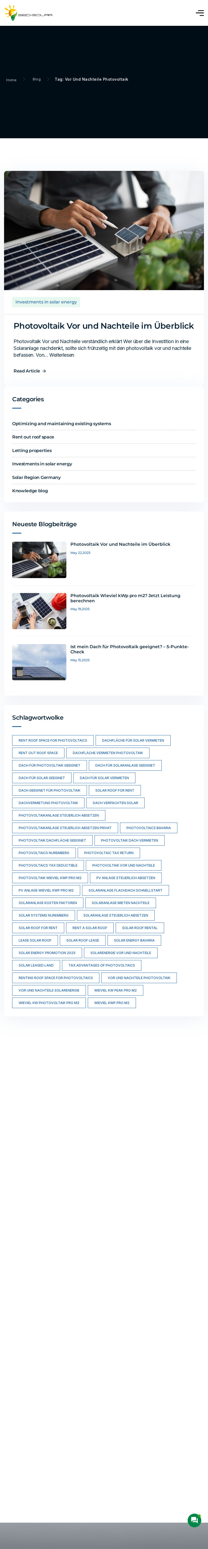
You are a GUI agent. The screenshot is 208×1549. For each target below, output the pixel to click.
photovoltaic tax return (109, 853)
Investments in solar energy (46, 302)
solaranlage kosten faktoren (48, 903)
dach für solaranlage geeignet (125, 765)
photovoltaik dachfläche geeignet (52, 840)
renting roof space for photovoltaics (56, 978)
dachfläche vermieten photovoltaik (108, 753)
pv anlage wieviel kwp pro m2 (46, 890)
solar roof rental (140, 928)
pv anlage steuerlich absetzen (125, 878)
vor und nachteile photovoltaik (139, 978)
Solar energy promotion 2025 (47, 953)
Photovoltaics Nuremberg (44, 853)
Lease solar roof (35, 940)
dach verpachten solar (115, 803)
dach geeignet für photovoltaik (49, 790)
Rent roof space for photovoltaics (53, 740)
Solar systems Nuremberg (44, 915)
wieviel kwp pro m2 (111, 1003)
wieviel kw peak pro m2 (115, 990)
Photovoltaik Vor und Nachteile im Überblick (104, 326)
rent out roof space (38, 753)
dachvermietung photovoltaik (48, 803)
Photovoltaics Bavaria (148, 828)
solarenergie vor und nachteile (120, 953)
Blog (37, 79)
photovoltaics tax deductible (48, 865)
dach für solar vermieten (104, 778)
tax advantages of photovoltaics (102, 965)
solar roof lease (82, 940)
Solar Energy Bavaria (134, 940)
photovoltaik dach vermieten (129, 840)
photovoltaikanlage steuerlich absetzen (59, 815)
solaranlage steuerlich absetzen (115, 915)
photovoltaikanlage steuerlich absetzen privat (65, 828)
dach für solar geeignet (42, 778)
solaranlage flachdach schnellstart (125, 890)
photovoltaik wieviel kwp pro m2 (50, 878)
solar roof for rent (114, 790)
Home (11, 80)
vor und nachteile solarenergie (49, 990)
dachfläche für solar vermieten (133, 740)
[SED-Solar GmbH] (29, 13)
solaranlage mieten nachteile (121, 903)
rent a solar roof (90, 928)
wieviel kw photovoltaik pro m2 (49, 1003)
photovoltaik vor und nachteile (123, 865)
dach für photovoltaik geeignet (49, 765)
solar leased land (36, 965)
